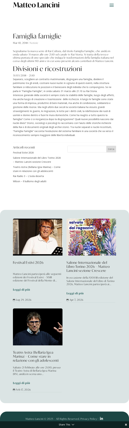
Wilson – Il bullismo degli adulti (29, 181)
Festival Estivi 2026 (23, 152)
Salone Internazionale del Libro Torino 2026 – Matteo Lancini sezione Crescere (91, 278)
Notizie (34, 42)
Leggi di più (21, 289)
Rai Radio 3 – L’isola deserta (28, 176)
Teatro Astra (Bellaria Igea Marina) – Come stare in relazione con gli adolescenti (37, 368)
